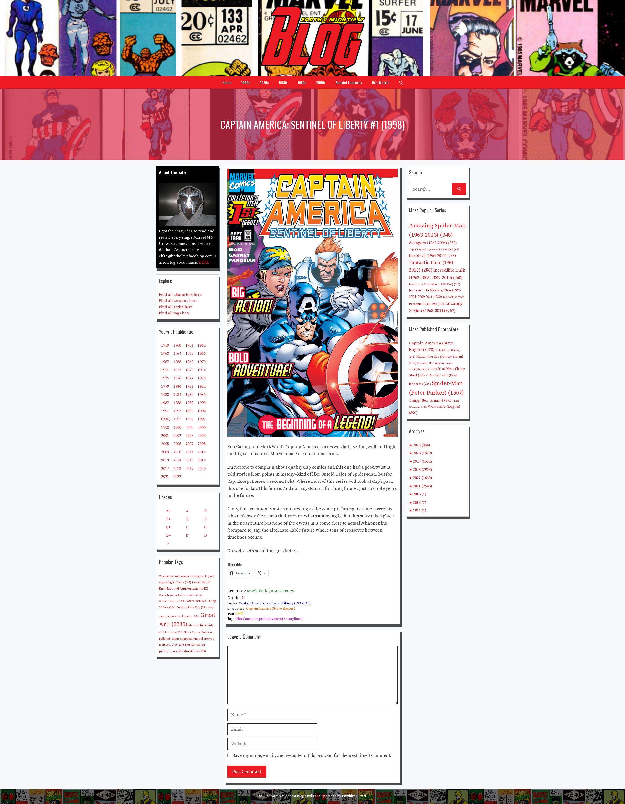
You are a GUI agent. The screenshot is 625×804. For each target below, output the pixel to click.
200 (189, 427)
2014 (177, 460)
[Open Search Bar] (401, 82)
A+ (168, 510)
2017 (165, 468)
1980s (283, 82)
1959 (165, 345)
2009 (165, 452)
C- (206, 527)
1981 (189, 386)
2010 (177, 452)
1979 (165, 386)
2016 (202, 460)
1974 (202, 370)
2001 (165, 435)
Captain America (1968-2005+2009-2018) (434, 249)
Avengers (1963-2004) (433, 243)
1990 (202, 402)
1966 (202, 353)
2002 (177, 435)
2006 (177, 443)
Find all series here (176, 307)
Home (226, 82)
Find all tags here (174, 313)
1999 (177, 427)
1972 (177, 370)
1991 (165, 411)
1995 (177, 419)
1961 (189, 345)
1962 (202, 345)
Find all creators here (178, 300)
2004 (202, 435)
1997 (202, 419)
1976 (177, 378)
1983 (165, 394)
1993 (189, 411)
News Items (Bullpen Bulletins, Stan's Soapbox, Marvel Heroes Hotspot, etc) (186, 639)
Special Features (348, 82)
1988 (177, 402)
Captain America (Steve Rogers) (270, 608)
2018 (177, 468)
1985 (189, 394)
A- (206, 510)
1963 (165, 353)
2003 (189, 435)
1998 (239, 613)
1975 (165, 378)
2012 (202, 452)
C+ (168, 527)
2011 (189, 452)
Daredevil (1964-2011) (432, 255)
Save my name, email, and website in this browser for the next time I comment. (312, 755)
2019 (189, 468)
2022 (177, 476)
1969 (189, 361)
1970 (202, 361)
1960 (177, 345)
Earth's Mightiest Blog (287, 796)
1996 (189, 419)
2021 (165, 476)
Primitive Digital (354, 796)
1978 (202, 378)
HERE (204, 262)
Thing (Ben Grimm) (431, 400)
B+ (168, 519)
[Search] (459, 189)
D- (206, 535)
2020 (202, 468)
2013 (165, 460)
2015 (189, 460)
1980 (177, 386)
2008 (202, 443)
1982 (202, 386)
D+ (168, 535)
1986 (202, 394)
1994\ (165, 419)
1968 (177, 361)
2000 (202, 427)
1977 (189, 378)
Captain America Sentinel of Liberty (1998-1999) (275, 603)
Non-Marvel (380, 82)
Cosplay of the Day (192, 607)
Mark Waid (258, 591)
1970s (264, 82)
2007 (189, 443)
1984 (177, 394)
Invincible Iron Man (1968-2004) (434, 284)
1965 (189, 353)
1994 (202, 411)
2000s (321, 82)
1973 (189, 370)
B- (206, 519)
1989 (189, 402)
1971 (165, 370)
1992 (177, 411)
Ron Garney (282, 591)
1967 (165, 361)
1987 (165, 402)
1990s (301, 82)
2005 (165, 443)
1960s (245, 82)
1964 (177, 353)
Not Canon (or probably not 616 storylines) (269, 619)
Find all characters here (180, 294)
